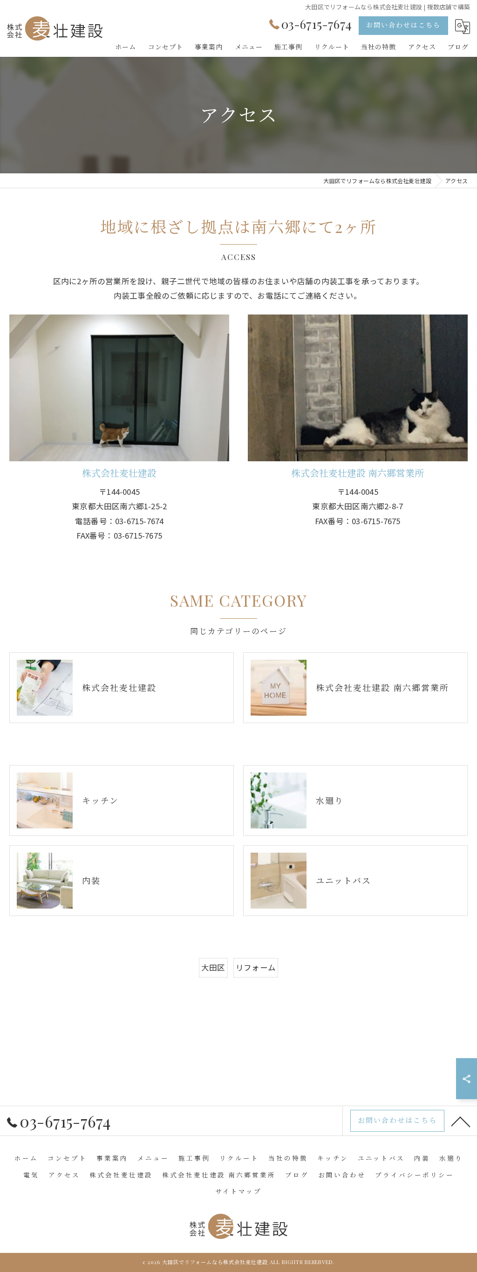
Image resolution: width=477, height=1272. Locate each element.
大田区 (213, 967)
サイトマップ (238, 1191)
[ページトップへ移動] (460, 1121)
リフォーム (256, 967)
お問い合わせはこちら (403, 25)
